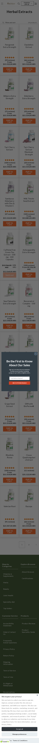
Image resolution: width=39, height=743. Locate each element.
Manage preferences (19, 734)
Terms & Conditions (20, 740)
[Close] (37, 695)
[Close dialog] (36, 354)
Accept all (19, 729)
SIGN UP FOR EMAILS (19, 383)
